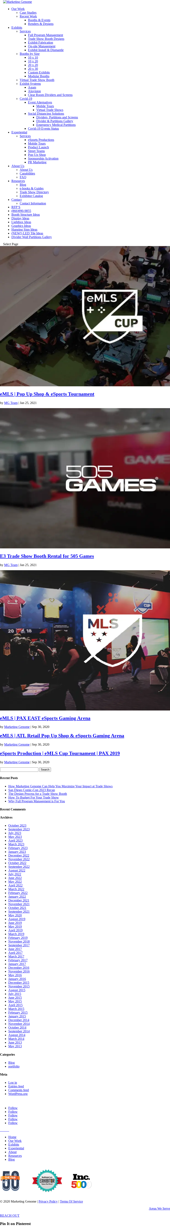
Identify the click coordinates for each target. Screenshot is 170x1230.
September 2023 (19, 829)
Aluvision (34, 91)
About (12, 1152)
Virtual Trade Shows (49, 110)
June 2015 (15, 997)
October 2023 (17, 825)
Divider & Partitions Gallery (54, 121)
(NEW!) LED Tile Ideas (27, 233)
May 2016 (15, 975)
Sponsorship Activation (43, 158)
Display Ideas (20, 218)
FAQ (23, 177)
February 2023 (18, 848)
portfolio (13, 1066)
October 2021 (17, 908)
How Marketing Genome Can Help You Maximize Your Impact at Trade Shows (60, 786)
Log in (12, 1082)
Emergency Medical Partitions (56, 125)
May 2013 (15, 1046)
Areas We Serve (159, 1208)
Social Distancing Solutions (46, 113)
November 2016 (19, 971)
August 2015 (16, 990)
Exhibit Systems (30, 83)
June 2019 (15, 923)
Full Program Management (45, 35)
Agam (32, 87)
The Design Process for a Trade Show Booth (37, 793)
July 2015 (14, 994)
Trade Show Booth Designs (46, 39)
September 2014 (19, 1031)
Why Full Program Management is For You (36, 801)
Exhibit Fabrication (40, 42)
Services (25, 31)
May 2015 (15, 1001)
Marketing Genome (17, 727)
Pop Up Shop (37, 154)
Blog (23, 184)
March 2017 (16, 956)
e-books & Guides (32, 188)
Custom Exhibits (39, 72)
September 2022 (19, 866)
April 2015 (15, 1005)
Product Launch (38, 147)
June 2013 (15, 1042)
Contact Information (33, 203)
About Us (17, 166)
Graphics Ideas (21, 226)
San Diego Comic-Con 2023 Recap (31, 790)
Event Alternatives (40, 102)
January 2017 (17, 964)
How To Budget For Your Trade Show (33, 797)
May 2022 (15, 881)
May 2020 (15, 915)
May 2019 (15, 926)
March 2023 (16, 844)
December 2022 (18, 855)
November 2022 (19, 859)
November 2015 (19, 986)
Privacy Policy (48, 1201)
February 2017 (18, 960)
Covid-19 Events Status (43, 128)
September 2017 (19, 945)
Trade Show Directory (34, 192)
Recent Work (28, 16)
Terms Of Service (71, 1201)
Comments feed (18, 1090)
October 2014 (17, 1027)
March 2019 (16, 934)
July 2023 (14, 833)
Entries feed (16, 1086)
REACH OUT (9, 1215)
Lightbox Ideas (21, 222)
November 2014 (19, 1024)
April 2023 (15, 840)
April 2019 (15, 930)
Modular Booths (38, 76)
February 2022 (18, 893)
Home (12, 1137)
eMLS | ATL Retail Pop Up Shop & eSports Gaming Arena (62, 735)
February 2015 (18, 1012)
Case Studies (28, 12)
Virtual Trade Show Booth (37, 80)
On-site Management (41, 46)
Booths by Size (30, 53)
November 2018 (19, 941)
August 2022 (16, 870)
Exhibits (16, 27)
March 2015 (16, 1009)
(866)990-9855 (21, 211)
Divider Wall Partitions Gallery (31, 237)
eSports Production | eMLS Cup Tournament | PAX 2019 (60, 753)
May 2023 (15, 836)
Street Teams (36, 151)
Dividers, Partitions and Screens (57, 117)
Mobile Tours (45, 106)
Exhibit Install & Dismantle (46, 50)
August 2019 (16, 919)
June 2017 (15, 949)
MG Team (11, 403)
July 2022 (14, 874)
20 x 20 (33, 65)
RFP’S (15, 207)
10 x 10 (33, 57)
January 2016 (17, 979)
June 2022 (15, 878)
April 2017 (15, 952)
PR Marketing (37, 162)
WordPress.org (18, 1094)
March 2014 (16, 1038)
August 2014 (16, 1035)
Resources (18, 181)
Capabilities (27, 173)
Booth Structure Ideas (25, 214)
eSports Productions (41, 140)
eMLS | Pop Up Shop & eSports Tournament (47, 394)
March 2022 (16, 889)
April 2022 (15, 885)
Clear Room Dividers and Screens (50, 95)
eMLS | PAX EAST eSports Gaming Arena (45, 718)
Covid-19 (26, 98)
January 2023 (17, 851)
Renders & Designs (40, 24)
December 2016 (18, 967)
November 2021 (19, 904)
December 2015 (18, 982)
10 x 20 (33, 61)
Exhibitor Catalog (31, 196)
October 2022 (17, 863)
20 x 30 (33, 68)
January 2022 (17, 896)
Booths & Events (39, 20)
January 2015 (17, 1016)
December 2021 (18, 900)
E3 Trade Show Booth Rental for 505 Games (47, 556)
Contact (16, 199)
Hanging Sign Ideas (24, 229)
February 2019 (18, 937)
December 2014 (18, 1020)
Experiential (19, 132)
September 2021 (19, 911)
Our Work (18, 9)
